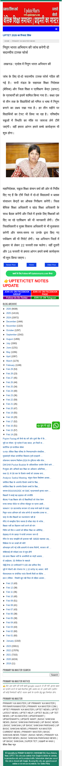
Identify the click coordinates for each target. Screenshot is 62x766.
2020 (9, 659)
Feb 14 (10, 434)
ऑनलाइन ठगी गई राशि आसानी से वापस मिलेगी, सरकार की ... (27, 547)
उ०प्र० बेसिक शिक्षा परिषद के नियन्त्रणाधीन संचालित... (24, 451)
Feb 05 (10, 618)
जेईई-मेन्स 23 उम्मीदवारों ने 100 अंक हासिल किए (22, 565)
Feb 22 (10, 399)
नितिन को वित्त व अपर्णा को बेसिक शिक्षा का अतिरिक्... (23, 530)
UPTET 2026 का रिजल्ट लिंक (17, 35)
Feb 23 (10, 395)
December (11, 321)
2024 (9, 317)
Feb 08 (10, 605)
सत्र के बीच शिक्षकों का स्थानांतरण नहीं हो (19, 517)
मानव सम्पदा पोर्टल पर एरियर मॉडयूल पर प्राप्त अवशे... (24, 504)
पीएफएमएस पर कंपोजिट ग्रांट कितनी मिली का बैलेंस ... (24, 574)
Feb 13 (10, 583)
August (10, 339)
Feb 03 (10, 627)
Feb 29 (10, 369)
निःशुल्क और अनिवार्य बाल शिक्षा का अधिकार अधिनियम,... (25, 469)
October (10, 330)
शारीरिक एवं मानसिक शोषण (13, 447)
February (10, 365)
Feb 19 (10, 412)
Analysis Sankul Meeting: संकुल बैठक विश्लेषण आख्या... (27, 478)
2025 (9, 313)
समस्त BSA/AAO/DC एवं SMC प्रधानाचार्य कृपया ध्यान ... (27, 491)
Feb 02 (10, 631)
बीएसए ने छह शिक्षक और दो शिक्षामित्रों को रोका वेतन (23, 499)
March (9, 361)
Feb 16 (10, 426)
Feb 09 (10, 600)
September (11, 334)
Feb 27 (10, 378)
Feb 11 (9, 592)
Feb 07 (10, 609)
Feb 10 (10, 596)
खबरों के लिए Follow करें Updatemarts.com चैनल (32, 274)
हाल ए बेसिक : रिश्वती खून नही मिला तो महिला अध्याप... (24, 578)
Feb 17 (10, 421)
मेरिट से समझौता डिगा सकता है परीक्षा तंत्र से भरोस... (24, 521)
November (11, 326)
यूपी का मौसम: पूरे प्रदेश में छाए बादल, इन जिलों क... (23, 443)
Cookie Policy (45, 763)
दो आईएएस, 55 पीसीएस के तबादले (16, 561)
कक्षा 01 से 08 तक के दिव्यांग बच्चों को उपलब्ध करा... (24, 473)
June (9, 347)
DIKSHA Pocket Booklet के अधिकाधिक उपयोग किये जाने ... (28, 465)
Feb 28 (10, 373)
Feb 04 (10, 622)
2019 (9, 663)
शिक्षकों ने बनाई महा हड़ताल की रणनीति (18, 495)
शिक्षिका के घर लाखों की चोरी (14, 543)
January (10, 641)
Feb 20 (10, 408)
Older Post (51, 265)
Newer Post (11, 265)
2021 (9, 655)
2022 (9, 650)
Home (31, 265)
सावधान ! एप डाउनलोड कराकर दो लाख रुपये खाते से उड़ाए (26, 508)
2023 (9, 646)
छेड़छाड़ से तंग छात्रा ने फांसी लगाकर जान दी (20, 534)
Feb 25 (10, 386)
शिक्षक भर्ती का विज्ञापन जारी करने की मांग (19, 525)
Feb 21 (10, 404)
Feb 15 (10, 430)
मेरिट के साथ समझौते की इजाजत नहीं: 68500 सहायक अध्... (27, 539)
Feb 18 (10, 417)
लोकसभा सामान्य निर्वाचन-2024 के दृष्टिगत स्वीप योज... (24, 460)
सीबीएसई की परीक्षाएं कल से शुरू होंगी (17, 552)
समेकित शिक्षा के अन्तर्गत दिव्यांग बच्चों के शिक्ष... (21, 482)
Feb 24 (10, 391)
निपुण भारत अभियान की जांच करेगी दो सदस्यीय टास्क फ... (26, 512)
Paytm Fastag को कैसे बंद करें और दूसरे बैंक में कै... (24, 438)
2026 (9, 309)
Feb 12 (10, 587)
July (8, 343)
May (8, 352)
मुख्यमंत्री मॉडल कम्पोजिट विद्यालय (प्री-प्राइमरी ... (23, 456)
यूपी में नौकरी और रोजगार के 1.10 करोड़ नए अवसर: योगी (25, 569)
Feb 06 (10, 614)
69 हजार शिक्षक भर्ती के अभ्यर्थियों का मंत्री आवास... (23, 556)
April (8, 356)
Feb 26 (10, 382)
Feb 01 (10, 635)
